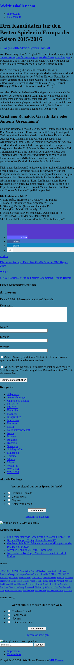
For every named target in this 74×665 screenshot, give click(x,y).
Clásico (28, 574)
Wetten (11, 462)
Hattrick (60, 577)
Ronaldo (12, 442)
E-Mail (4, 336)
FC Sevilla (13, 577)
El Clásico (52, 574)
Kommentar (6, 305)
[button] (17, 237)
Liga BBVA (5, 581)
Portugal (60, 581)
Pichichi (52, 581)
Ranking (68, 581)
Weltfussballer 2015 (13, 590)
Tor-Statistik (62, 584)
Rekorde (12, 439)
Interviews (13, 420)
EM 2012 (12, 403)
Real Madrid (5, 584)
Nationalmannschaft (18, 429)
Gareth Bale (37, 577)
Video (47, 587)
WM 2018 (13, 472)
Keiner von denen (22, 503)
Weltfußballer (28, 590)
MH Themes (56, 660)
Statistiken (13, 452)
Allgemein (34, 47)
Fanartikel (12, 410)
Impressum (13, 13)
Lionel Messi (19, 496)
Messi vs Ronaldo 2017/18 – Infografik (29, 549)
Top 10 (53, 584)
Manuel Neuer (29, 581)
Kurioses (12, 423)
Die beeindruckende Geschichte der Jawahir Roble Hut (38, 536)
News (44, 47)
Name (3, 327)
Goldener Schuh (49, 577)
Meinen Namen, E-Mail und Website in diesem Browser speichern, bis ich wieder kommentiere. (33, 359)
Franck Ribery (25, 577)
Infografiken (14, 416)
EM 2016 (12, 407)
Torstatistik (29, 587)
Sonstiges (12, 446)
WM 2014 (13, 468)
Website (4, 346)
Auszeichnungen (16, 397)
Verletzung (39, 587)
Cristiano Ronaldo (22, 493)
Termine (12, 455)
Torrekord (4, 587)
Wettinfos (12, 465)
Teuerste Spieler (42, 584)
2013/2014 (4, 571)
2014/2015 (14, 571)
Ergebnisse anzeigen (37, 516)
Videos (11, 459)
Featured (12, 413)
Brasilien (4, 574)
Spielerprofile (14, 449)
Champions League (18, 400)
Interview (69, 577)
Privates (11, 436)
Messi (10, 426)
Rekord (14, 584)
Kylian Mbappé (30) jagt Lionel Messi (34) (31, 540)
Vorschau (55, 587)
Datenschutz (14, 16)
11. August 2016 (9, 47)
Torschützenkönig (16, 587)
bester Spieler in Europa (56, 571)
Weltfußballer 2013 (55, 590)
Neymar (16, 500)
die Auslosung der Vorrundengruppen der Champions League (35, 57)
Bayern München (38, 571)
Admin (23, 47)
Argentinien (25, 571)
